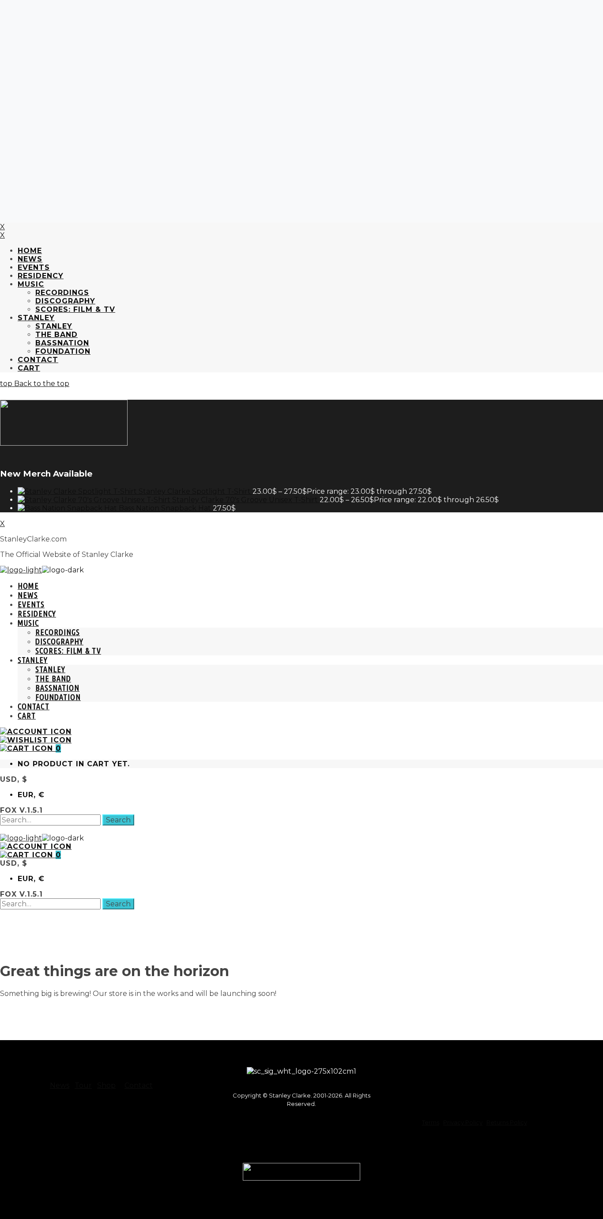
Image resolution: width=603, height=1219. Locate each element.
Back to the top (40, 383)
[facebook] (407, 1066)
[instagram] (466, 1066)
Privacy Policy (462, 1122)
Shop (106, 1085)
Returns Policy (506, 1122)
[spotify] (496, 1066)
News (59, 1085)
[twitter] (437, 1066)
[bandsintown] (407, 1096)
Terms (430, 1122)
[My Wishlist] (36, 740)
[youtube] (525, 1066)
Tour (83, 1085)
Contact (138, 1085)
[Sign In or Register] (36, 731)
